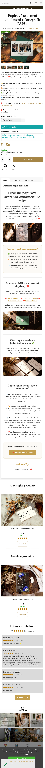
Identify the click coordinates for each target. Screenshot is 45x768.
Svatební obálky (12, 301)
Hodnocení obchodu (22, 629)
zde (27, 754)
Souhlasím (22, 758)
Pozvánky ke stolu (29, 301)
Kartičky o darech (14, 304)
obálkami (24, 102)
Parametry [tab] (16, 179)
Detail (21, 548)
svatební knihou (7, 104)
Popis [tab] (5, 179)
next (41, 508)
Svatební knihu (30, 304)
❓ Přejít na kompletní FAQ (22, 456)
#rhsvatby (22, 714)
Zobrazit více (21, 701)
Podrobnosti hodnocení (33, 28)
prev (2, 508)
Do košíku (28, 158)
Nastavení (21, 764)
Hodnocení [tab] (29, 179)
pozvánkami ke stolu (35, 102)
